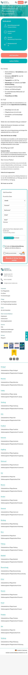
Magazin (3, 338)
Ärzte (2, 308)
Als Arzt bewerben (5, 310)
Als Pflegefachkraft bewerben (8, 302)
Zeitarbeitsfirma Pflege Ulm (8, 630)
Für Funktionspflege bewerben (9, 304)
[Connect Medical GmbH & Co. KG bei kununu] (6, 346)
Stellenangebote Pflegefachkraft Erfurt (11, 585)
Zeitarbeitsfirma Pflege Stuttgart (9, 370)
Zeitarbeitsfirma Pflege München (9, 382)
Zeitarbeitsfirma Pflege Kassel (9, 606)
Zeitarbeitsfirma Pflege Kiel (8, 476)
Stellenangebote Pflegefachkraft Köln (11, 420)
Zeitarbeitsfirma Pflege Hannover (9, 512)
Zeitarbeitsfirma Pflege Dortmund (9, 465)
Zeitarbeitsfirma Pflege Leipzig (9, 394)
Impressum (4, 316)
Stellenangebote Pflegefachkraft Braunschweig (13, 573)
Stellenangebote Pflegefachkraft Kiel (10, 479)
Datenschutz (4, 318)
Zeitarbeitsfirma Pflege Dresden (9, 500)
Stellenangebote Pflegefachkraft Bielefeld (12, 562)
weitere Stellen (14, 61)
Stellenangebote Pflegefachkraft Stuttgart (12, 373)
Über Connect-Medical (6, 314)
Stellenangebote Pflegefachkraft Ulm (10, 632)
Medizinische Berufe (6, 332)
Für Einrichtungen (5, 296)
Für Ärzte (3, 293)
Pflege (2, 299)
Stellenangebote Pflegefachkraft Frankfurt (12, 432)
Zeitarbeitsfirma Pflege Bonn (8, 535)
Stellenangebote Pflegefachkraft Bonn (11, 538)
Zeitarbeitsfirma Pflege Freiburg (9, 547)
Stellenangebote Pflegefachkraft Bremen (11, 491)
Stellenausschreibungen (7, 329)
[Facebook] (11, 359)
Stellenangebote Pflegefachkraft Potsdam (12, 621)
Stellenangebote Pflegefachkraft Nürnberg (12, 526)
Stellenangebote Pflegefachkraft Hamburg (12, 408)
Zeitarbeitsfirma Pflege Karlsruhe (9, 441)
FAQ (2, 327)
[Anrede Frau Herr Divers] (14, 201)
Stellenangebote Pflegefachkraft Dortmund (12, 467)
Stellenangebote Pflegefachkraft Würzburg (12, 644)
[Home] (5, 2)
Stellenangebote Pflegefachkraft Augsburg (12, 455)
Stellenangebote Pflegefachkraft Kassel (11, 609)
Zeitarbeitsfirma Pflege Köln (8, 417)
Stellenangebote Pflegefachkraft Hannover (12, 514)
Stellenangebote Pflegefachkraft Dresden (11, 503)
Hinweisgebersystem (6, 321)
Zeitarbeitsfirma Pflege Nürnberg (9, 524)
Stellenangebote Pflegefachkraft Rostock (11, 597)
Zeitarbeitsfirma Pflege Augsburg (9, 453)
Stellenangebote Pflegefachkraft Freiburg (11, 550)
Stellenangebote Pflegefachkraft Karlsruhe (12, 444)
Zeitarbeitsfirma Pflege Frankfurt (9, 429)
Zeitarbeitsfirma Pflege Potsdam (9, 618)
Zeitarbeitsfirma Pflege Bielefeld (9, 559)
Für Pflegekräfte (5, 291)
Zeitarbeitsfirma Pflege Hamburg (9, 406)
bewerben (20, 2)
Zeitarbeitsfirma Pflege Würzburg (9, 642)
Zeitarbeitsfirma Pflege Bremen (9, 488)
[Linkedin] (17, 359)
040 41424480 (8, 279)
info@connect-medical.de (10, 283)
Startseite (3, 288)
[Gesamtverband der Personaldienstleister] (22, 346)
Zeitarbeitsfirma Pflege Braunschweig (11, 571)
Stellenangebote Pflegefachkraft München (12, 385)
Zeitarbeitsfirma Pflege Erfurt (8, 583)
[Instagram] (14, 359)
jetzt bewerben (14, 55)
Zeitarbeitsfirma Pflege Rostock (9, 594)
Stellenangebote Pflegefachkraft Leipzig (11, 397)
